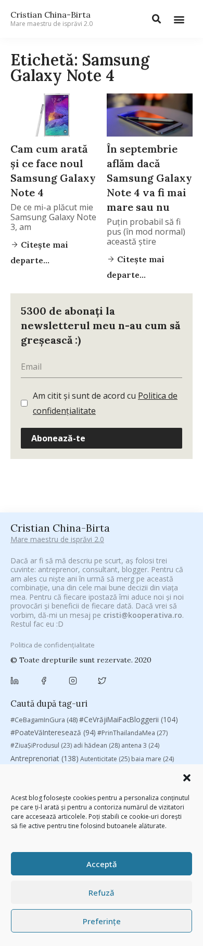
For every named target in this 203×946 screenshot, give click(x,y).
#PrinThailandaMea (132, 732)
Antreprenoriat (44, 758)
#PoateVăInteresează (53, 732)
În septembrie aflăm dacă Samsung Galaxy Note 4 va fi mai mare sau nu (149, 177)
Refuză (101, 892)
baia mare (152, 758)
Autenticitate (105, 758)
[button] (187, 778)
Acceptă (101, 864)
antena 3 (140, 745)
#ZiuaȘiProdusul (41, 745)
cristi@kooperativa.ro (142, 615)
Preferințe (102, 921)
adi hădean (96, 745)
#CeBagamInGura (44, 719)
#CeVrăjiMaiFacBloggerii (128, 719)
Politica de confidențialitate (52, 645)
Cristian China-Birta (51, 18)
